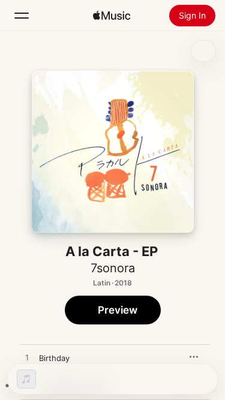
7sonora (113, 268)
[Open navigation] (21, 15)
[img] (111, 15)
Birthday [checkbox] (54, 358)
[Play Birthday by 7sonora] (27, 358)
